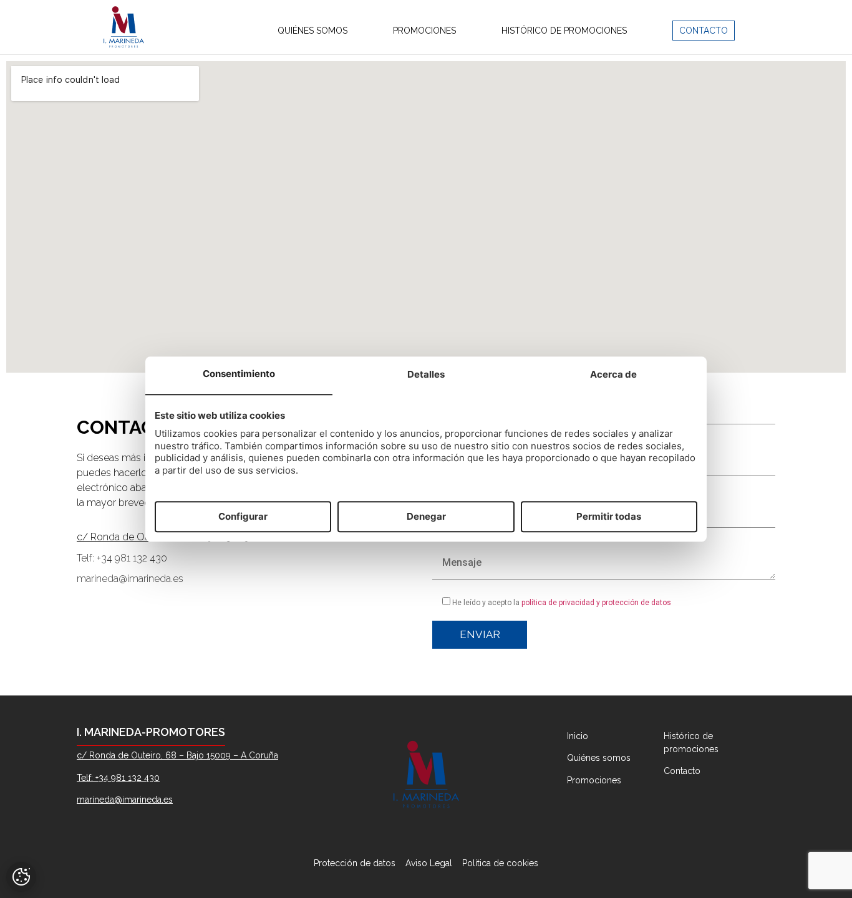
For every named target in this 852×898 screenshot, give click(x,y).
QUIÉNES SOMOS (312, 31)
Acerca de (613, 375)
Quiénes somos (599, 758)
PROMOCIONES (424, 31)
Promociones (594, 780)
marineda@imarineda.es (130, 579)
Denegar (426, 516)
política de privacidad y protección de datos (596, 602)
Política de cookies (500, 863)
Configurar (243, 516)
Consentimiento (239, 374)
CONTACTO (703, 31)
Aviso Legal (428, 863)
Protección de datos (356, 863)
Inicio (577, 736)
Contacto (682, 771)
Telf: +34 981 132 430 (122, 558)
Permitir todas (608, 516)
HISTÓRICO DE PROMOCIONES (564, 31)
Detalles (426, 375)
